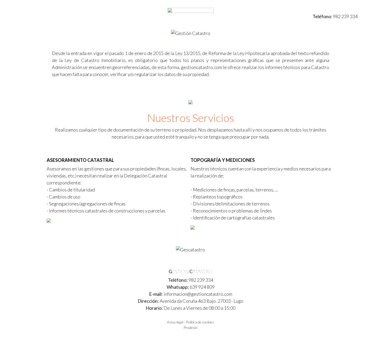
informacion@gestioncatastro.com (198, 294)
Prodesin (190, 327)
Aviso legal (175, 322)
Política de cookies (200, 322)
